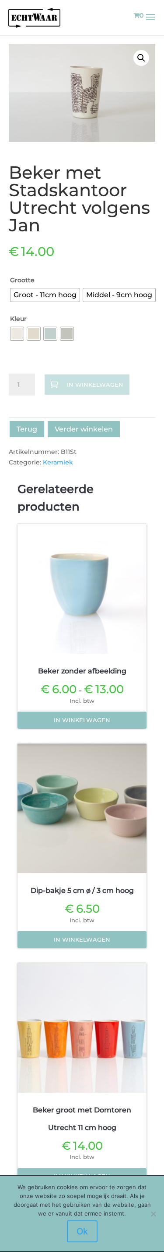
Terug (27, 429)
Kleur (18, 319)
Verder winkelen (84, 429)
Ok (82, 1231)
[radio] (45, 295)
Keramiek (58, 462)
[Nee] (153, 1213)
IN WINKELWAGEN (95, 384)
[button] (141, 58)
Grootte (22, 280)
